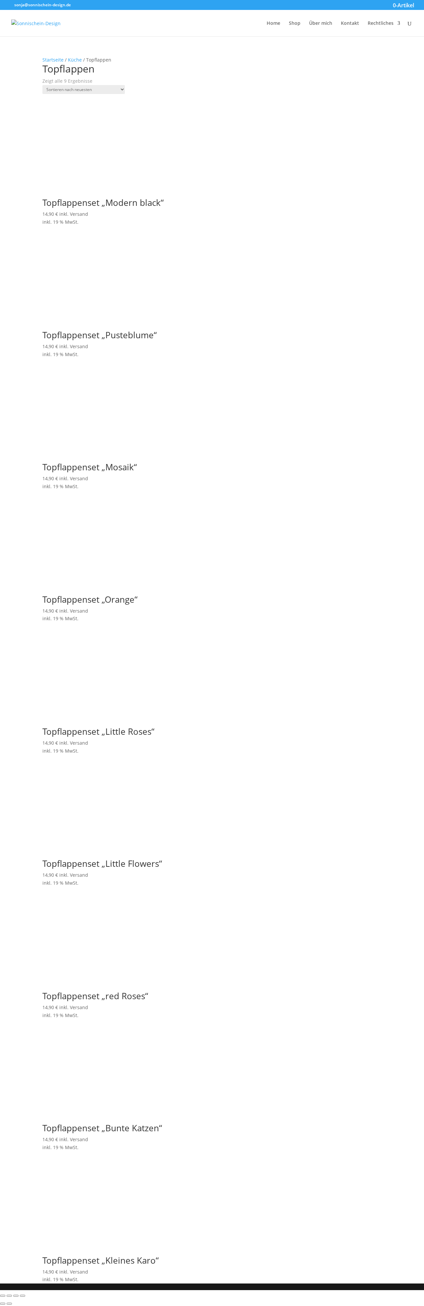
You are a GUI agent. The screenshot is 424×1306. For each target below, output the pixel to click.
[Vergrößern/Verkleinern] (22, 1296)
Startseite (53, 60)
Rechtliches (381, 23)
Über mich (320, 23)
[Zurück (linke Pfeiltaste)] (2, 1304)
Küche (75, 60)
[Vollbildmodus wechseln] (16, 1296)
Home (273, 23)
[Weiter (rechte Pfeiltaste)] (9, 1304)
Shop (294, 23)
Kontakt (350, 23)
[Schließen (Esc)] (2, 1296)
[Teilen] (9, 1296)
